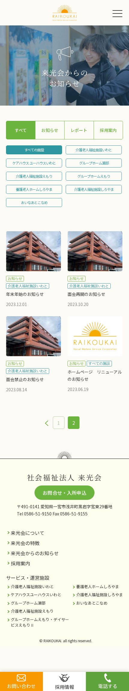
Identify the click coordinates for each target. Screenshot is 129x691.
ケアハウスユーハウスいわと (36, 594)
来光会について (27, 532)
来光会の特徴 (25, 543)
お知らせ (49, 130)
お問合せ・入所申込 (64, 492)
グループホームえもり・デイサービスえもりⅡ (40, 622)
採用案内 (108, 130)
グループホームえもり (93, 176)
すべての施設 (34, 149)
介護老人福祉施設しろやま (94, 189)
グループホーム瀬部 (94, 162)
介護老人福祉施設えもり (34, 176)
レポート (78, 130)
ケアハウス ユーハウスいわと (34, 162)
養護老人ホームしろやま (34, 189)
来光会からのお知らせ (35, 553)
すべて (21, 130)
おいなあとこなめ (34, 202)
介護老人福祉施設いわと (94, 149)
